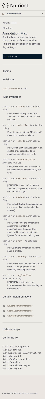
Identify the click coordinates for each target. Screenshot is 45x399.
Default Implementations (17, 296)
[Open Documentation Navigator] (3, 14)
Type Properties (11, 96)
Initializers (8, 79)
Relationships (11, 329)
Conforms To (10, 337)
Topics (6, 71)
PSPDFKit (6, 23)
